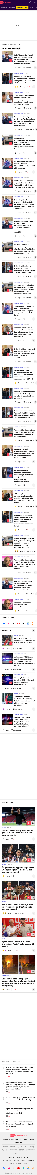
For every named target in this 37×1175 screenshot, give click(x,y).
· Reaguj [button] (22, 87)
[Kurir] (5, 1146)
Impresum (19, 1157)
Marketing (12, 1157)
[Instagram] (8, 623)
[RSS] (33, 623)
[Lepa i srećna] (5, 1150)
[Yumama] (31, 1150)
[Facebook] (4, 623)
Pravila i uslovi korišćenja (11, 1160)
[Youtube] (18, 623)
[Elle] (20, 1146)
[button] (28, 67)
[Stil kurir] (25, 1146)
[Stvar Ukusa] (18, 1153)
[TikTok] (23, 623)
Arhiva (12, 1163)
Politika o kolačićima (27, 1160)
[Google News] (28, 623)
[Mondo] (6, 2)
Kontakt (26, 1157)
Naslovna (4, 44)
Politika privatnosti (21, 1163)
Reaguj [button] (19, 67)
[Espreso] (12, 1146)
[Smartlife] (13, 1150)
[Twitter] (13, 623)
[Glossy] (31, 1146)
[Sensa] (21, 1150)
